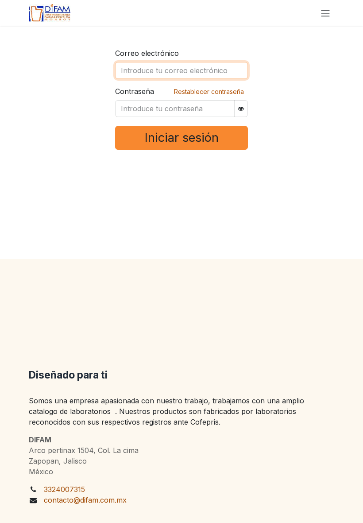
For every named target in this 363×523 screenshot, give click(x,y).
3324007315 (64, 489)
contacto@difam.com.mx (85, 500)
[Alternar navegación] (325, 13)
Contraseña (134, 91)
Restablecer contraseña (209, 91)
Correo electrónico (147, 53)
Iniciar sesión (182, 137)
